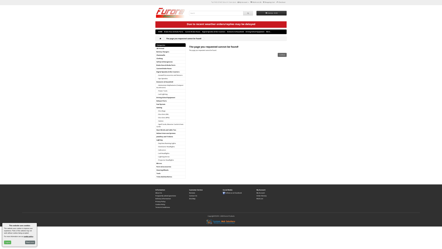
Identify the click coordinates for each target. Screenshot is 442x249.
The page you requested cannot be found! (183, 38)
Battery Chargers (162, 52)
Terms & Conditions (162, 207)
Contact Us (193, 196)
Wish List (259, 199)
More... (268, 32)
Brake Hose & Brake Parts (173, 32)
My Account (260, 193)
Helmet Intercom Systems (166, 133)
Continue (282, 55)
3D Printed (160, 48)
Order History (261, 196)
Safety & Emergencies (164, 62)
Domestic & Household (235, 32)
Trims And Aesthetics (164, 177)
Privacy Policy (160, 202)
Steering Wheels (162, 170)
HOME (160, 32)
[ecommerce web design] (221, 222)
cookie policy (28, 236)
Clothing (159, 58)
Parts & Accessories (163, 167)
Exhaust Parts (161, 101)
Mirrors (159, 163)
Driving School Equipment (255, 32)
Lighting (159, 140)
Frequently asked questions (165, 196)
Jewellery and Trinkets (164, 137)
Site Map (192, 199)
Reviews (192, 193)
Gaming (159, 108)
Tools (158, 173)
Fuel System (160, 104)
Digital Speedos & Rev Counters (213, 32)
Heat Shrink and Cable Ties (166, 130)
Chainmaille (160, 55)
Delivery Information (163, 199)
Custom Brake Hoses (192, 32)
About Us (158, 193)
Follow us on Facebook (233, 193)
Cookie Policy (160, 204)
